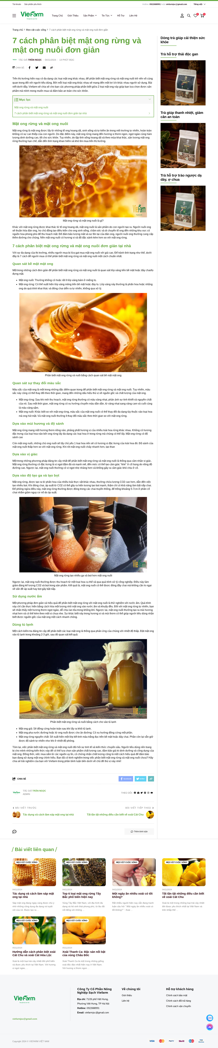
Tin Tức (106, 15)
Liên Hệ (133, 15)
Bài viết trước (26, 808)
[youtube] (152, 793)
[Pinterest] (145, 793)
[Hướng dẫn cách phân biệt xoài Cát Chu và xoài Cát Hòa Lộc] (34, 930)
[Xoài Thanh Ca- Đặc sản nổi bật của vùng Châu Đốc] (84, 930)
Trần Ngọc (35, 60)
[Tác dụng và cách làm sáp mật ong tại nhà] (34, 872)
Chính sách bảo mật (176, 995)
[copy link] (51, 67)
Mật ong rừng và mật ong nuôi (31, 107)
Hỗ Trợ (120, 15)
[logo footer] (37, 999)
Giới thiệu (127, 995)
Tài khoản (16, 4)
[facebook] (135, 793)
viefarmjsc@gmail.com (176, 4)
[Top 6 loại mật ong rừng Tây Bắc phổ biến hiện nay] (84, 872)
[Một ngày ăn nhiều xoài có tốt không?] (134, 872)
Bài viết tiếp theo (138, 808)
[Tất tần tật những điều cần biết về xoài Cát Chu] (184, 872)
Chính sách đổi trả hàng (178, 1000)
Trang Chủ (57, 15)
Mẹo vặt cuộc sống (26, 862)
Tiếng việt (198, 4)
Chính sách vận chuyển (178, 1006)
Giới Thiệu (73, 15)
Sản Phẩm (88, 15)
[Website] (138, 793)
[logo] (32, 15)
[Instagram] (148, 793)
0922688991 (155, 4)
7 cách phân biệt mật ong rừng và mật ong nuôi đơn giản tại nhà (50, 113)
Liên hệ (125, 1000)
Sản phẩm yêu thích (32, 4)
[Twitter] (142, 793)
